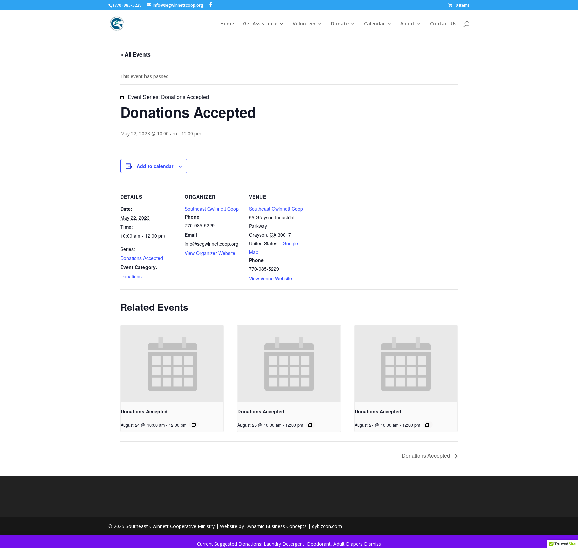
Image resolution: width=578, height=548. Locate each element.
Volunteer (304, 24)
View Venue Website (270, 278)
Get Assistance (260, 24)
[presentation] (172, 363)
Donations (131, 276)
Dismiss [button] (372, 544)
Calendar (374, 24)
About (407, 24)
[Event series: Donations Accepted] (194, 425)
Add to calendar (155, 165)
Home (227, 24)
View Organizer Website (210, 253)
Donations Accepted (141, 258)
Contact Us (443, 24)
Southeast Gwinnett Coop (212, 208)
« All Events (135, 54)
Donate (340, 24)
